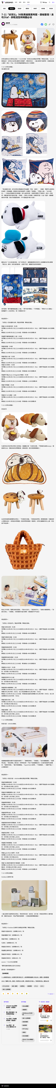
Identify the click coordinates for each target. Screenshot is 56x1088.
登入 (53, 2)
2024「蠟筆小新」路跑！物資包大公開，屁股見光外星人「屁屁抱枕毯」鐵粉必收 (25, 981)
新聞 (28, 2)
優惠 (20, 2)
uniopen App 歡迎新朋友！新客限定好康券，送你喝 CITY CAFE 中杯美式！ (11, 1006)
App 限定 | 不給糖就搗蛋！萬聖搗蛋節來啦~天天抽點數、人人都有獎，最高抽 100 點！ (11, 1019)
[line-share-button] (46, 24)
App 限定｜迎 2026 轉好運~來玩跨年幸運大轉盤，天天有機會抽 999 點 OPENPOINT (11, 1026)
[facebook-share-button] (42, 24)
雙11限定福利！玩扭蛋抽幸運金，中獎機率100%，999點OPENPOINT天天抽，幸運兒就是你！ (11, 1013)
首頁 (16, 2)
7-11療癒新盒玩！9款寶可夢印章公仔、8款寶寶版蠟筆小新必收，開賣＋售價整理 (25, 977)
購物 (24, 2)
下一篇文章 (50, 994)
